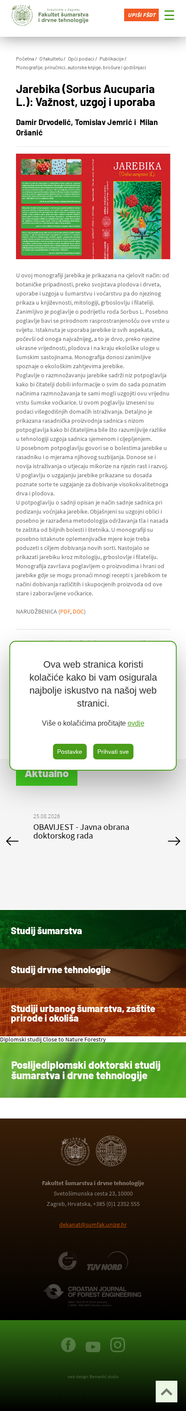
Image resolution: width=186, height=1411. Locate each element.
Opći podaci (81, 58)
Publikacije (111, 58)
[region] (93, 706)
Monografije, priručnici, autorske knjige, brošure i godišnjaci (81, 67)
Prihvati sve (113, 751)
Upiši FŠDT (141, 15)
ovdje (136, 723)
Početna (25, 58)
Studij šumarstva (46, 930)
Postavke (69, 751)
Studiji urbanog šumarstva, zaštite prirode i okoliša (83, 1013)
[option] (96, 841)
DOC (78, 611)
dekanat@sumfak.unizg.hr (93, 1224)
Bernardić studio (104, 1376)
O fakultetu (51, 58)
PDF (65, 611)
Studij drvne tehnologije (61, 969)
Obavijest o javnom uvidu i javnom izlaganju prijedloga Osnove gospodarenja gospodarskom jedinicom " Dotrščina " (87, 844)
